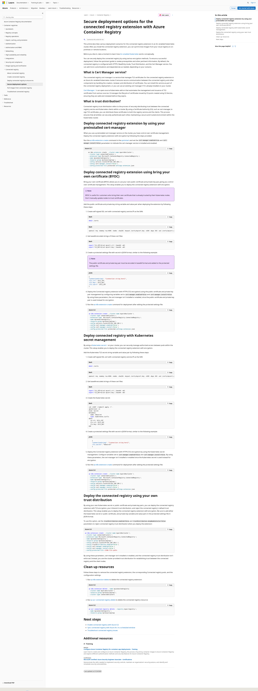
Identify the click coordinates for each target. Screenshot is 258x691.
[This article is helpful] (233, 46)
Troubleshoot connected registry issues (102, 630)
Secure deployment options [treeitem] (17, 84)
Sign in (253, 3)
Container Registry (103, 15)
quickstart (125, 140)
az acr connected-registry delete (103, 600)
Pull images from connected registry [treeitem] (19, 88)
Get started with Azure (246, 8)
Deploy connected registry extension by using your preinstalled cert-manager (234, 20)
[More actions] (172, 15)
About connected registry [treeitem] (15, 73)
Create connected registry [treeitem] (16, 77)
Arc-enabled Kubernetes (129, 54)
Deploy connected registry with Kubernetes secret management (233, 29)
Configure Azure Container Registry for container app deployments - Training (110, 649)
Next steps (219, 39)
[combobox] (22, 17)
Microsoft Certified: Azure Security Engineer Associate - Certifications (108, 659)
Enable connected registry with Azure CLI (103, 625)
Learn (86, 15)
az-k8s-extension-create (99, 140)
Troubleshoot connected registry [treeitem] (18, 92)
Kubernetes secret (99, 345)
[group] (130, 231)
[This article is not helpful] (235, 46)
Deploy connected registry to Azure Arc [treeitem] (20, 80)
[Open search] (248, 3)
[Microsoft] (3, 2)
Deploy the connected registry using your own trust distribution (233, 33)
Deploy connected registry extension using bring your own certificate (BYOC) (234, 24)
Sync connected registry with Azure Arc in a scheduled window (111, 627)
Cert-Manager (89, 90)
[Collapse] (42, 13)
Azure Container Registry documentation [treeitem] (18, 22)
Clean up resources (222, 37)
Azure (92, 15)
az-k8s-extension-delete (100, 580)
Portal (233, 8)
